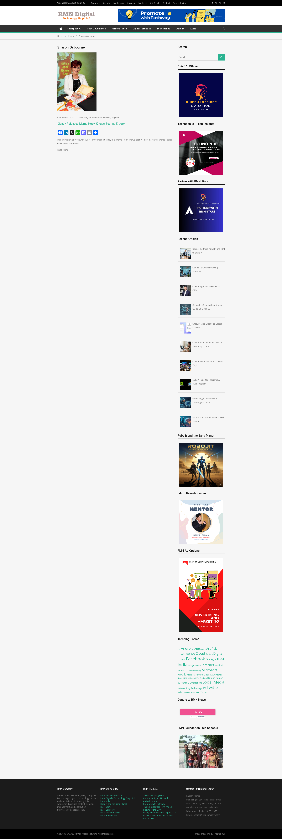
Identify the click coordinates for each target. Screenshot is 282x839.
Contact (166, 3)
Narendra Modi (201, 674)
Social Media (213, 682)
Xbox (193, 692)
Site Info (106, 3)
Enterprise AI (74, 28)
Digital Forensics (142, 28)
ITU (186, 670)
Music (189, 675)
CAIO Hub (155, 3)
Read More (62, 149)
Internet (208, 665)
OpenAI (192, 678)
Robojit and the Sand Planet (113, 804)
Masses (106, 117)
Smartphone (196, 682)
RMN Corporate (107, 809)
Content (209, 654)
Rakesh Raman (215, 677)
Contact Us (148, 818)
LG (190, 670)
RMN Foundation (108, 815)
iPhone (181, 670)
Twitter (213, 687)
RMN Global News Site (111, 795)
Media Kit (142, 3)
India (182, 665)
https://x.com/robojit (220, 3)
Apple (203, 649)
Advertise (131, 3)
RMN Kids (105, 801)
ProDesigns (219, 833)
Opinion (180, 28)
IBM (220, 659)
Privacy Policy (179, 3)
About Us (95, 3)
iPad (220, 665)
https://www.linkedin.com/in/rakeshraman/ (224, 3)
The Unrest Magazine (153, 795)
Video (180, 692)
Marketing (196, 670)
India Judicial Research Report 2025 (160, 812)
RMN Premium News (110, 812)
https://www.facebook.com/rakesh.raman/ (212, 3)
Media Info (118, 3)
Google (211, 659)
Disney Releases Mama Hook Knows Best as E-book (91, 123)
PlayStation (202, 678)
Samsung (183, 682)
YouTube (201, 692)
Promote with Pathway (154, 804)
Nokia (180, 678)
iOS (216, 665)
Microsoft (209, 670)
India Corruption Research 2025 (158, 815)
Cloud (200, 653)
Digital (218, 653)
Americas (82, 117)
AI (179, 648)
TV (204, 688)
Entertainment (95, 117)
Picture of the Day (152, 809)
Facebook (195, 659)
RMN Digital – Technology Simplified (117, 798)
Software (181, 688)
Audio (193, 28)
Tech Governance (96, 28)
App (197, 648)
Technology (196, 688)
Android (187, 648)
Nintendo (218, 675)
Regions (115, 117)
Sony (188, 688)
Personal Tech (119, 28)
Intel (199, 665)
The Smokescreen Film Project (157, 806)
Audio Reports (150, 801)
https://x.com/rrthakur (216, 3)
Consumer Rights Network (155, 798)
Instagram (192, 665)
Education (181, 660)
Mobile (182, 674)
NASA (211, 675)
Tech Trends (163, 28)
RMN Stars (105, 806)
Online (186, 678)
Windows (187, 692)
